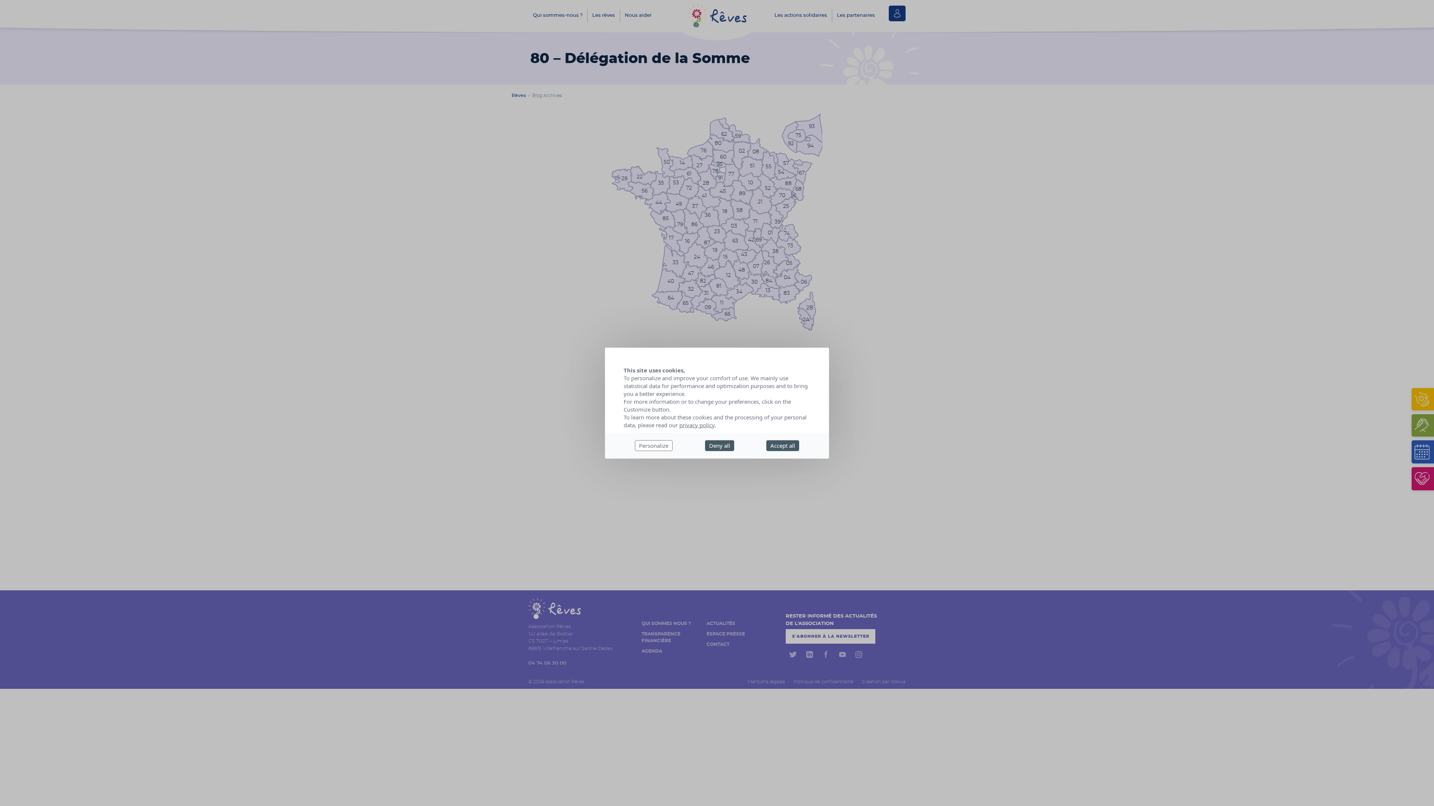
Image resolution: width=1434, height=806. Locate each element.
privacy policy (696, 425)
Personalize (653, 445)
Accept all (782, 445)
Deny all (719, 445)
